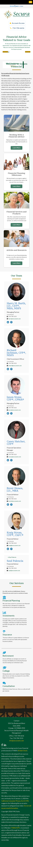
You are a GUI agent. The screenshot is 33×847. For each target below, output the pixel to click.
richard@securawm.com (15, 365)
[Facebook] (11, 322)
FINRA (13, 828)
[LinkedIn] (8, 322)
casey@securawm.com (15, 456)
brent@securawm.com (15, 501)
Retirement (8, 655)
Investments (8, 615)
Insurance (7, 634)
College (6, 670)
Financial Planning (11, 600)
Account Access (18, 23)
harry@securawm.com (15, 318)
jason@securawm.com (15, 410)
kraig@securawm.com (14, 545)
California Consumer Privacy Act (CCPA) (15, 801)
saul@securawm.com (14, 570)
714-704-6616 (18, 28)
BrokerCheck (22, 751)
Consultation (9, 686)
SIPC (18, 828)
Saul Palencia (15, 560)
